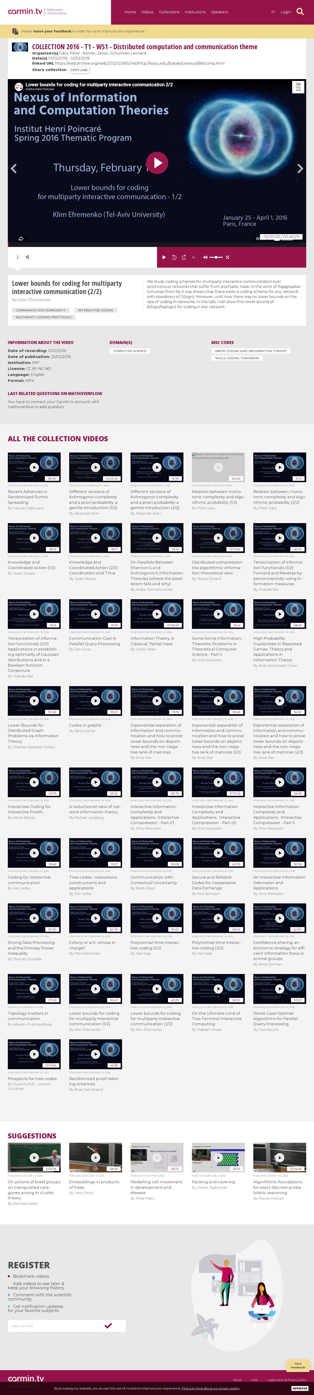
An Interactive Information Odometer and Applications (279, 882)
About (237, 1380)
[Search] (300, 11)
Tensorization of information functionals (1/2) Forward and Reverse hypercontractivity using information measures (278, 573)
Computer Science (129, 351)
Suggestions (32, 1135)
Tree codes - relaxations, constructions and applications (93, 882)
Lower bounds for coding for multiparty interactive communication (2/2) (156, 1018)
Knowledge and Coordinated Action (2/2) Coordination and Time (93, 567)
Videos (148, 12)
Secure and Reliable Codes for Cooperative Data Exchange (214, 882)
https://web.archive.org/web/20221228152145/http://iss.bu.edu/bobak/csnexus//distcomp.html (140, 63)
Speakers (219, 12)
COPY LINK (79, 70)
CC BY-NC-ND (38, 369)
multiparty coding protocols (43, 317)
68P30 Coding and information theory (251, 351)
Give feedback (298, 1365)
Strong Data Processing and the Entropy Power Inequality (31, 948)
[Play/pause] (164, 257)
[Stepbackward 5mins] (174, 257)
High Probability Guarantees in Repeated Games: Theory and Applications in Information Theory (277, 649)
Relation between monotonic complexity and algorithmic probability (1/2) (218, 497)
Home (130, 12)
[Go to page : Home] (25, 11)
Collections (169, 12)
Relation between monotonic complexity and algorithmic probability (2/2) (279, 497)
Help (254, 1380)
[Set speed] (205, 257)
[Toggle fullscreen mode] (227, 257)
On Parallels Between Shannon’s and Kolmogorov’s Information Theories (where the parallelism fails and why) (157, 573)
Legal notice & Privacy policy (287, 1380)
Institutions (195, 12)
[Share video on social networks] (27, 257)
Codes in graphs (85, 725)
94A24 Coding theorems (237, 358)
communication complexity (41, 310)
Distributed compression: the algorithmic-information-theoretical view (217, 567)
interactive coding (96, 310)
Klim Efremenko (34, 300)
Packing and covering (213, 1182)
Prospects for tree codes (32, 1078)
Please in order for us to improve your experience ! (84, 31)
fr (273, 12)
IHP (35, 363)
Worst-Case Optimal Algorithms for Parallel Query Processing (275, 1018)
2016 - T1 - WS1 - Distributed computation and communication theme (144, 46)
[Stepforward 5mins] (184, 257)
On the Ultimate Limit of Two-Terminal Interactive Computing (217, 1018)
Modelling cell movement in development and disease (157, 1187)
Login (286, 12)
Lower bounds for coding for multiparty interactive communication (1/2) (94, 1018)
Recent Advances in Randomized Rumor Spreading (28, 497)
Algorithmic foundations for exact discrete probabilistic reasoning (277, 1187)
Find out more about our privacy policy (211, 1388)
